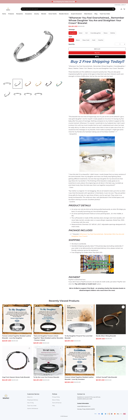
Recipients (19, 14)
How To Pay (30, 402)
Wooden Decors (64, 14)
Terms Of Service (56, 402)
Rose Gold (86, 40)
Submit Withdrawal (32, 408)
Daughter (72, 33)
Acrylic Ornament (76, 14)
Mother (112, 33)
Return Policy (56, 400)
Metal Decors (88, 14)
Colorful (100, 40)
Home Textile (53, 14)
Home (4, 14)
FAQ (53, 405)
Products (11, 14)
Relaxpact (65, 416)
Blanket (43, 14)
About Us (29, 397)
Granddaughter (95, 33)
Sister (81, 33)
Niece (105, 33)
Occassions (28, 14)
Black (78, 40)
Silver (71, 40)
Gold (93, 40)
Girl (86, 33)
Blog (96, 14)
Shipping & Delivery (32, 400)
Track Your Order (105, 14)
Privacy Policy (56, 397)
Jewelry (36, 14)
